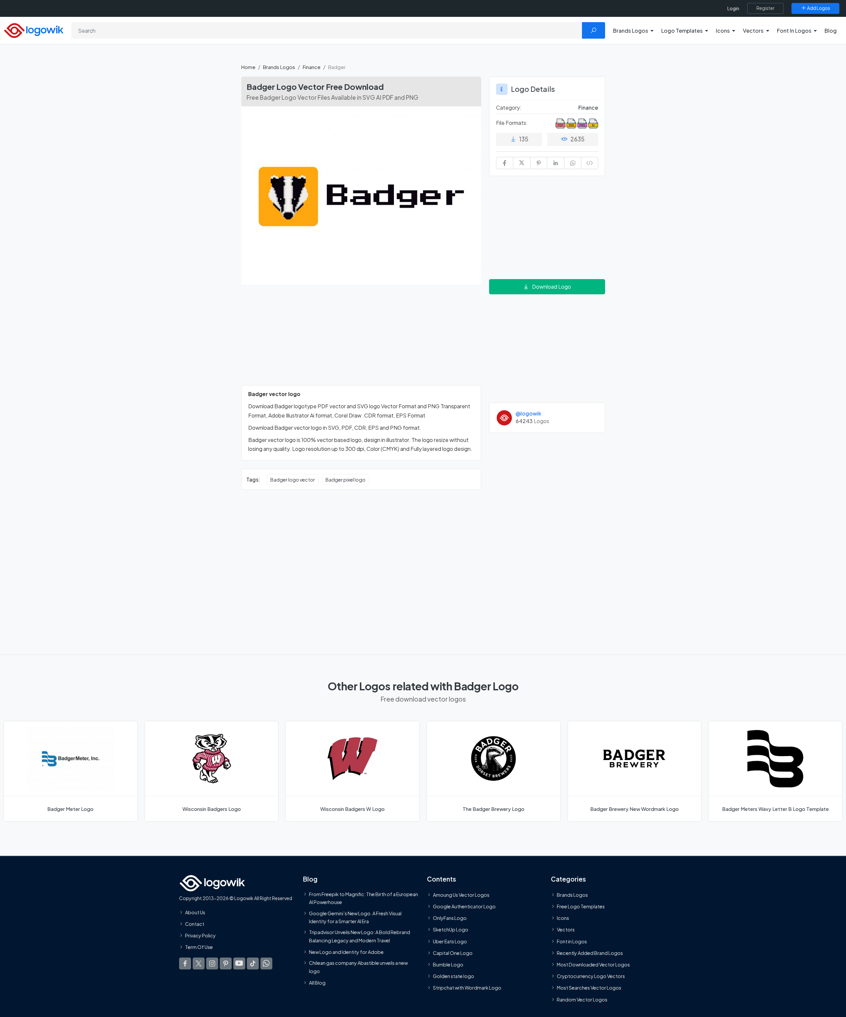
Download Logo (551, 286)
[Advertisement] (361, 339)
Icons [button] (723, 30)
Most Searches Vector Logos (589, 988)
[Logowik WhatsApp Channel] (266, 963)
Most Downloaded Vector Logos (593, 964)
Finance (312, 67)
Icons (563, 918)
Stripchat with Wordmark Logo (467, 988)
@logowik (528, 413)
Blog (831, 30)
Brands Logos (279, 67)
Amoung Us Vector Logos (461, 895)
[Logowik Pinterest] (226, 963)
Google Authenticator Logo (464, 906)
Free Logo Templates (581, 906)
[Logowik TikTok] (253, 963)
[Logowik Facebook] (185, 963)
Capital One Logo (453, 953)
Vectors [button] (753, 30)
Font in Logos (572, 941)
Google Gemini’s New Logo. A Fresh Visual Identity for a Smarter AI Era (355, 917)
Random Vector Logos (582, 999)
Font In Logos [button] (794, 30)
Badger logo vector (292, 480)
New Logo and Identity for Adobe (346, 952)
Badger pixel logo (345, 480)
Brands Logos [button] (630, 30)
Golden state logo (453, 976)
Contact (194, 924)
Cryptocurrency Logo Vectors (591, 976)
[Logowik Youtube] (239, 963)
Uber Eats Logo (450, 941)
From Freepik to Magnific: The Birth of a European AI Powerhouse (363, 898)
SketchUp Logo (450, 929)
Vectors (566, 929)
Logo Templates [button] (682, 30)
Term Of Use (199, 947)
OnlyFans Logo (450, 918)
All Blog (317, 983)
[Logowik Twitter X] (199, 963)
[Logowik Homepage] (33, 29)
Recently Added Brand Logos (590, 953)
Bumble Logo (448, 964)
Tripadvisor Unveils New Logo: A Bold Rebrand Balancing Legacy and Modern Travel (359, 936)
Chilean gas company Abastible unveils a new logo (358, 967)
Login (733, 8)
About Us (195, 912)
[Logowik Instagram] (212, 963)
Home (248, 67)
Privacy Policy (200, 935)
